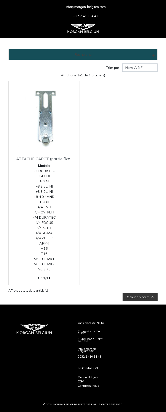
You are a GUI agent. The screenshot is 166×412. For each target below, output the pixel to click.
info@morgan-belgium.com (87, 350)
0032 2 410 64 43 (89, 356)
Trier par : (113, 67)
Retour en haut (140, 297)
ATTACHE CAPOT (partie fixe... (44, 158)
